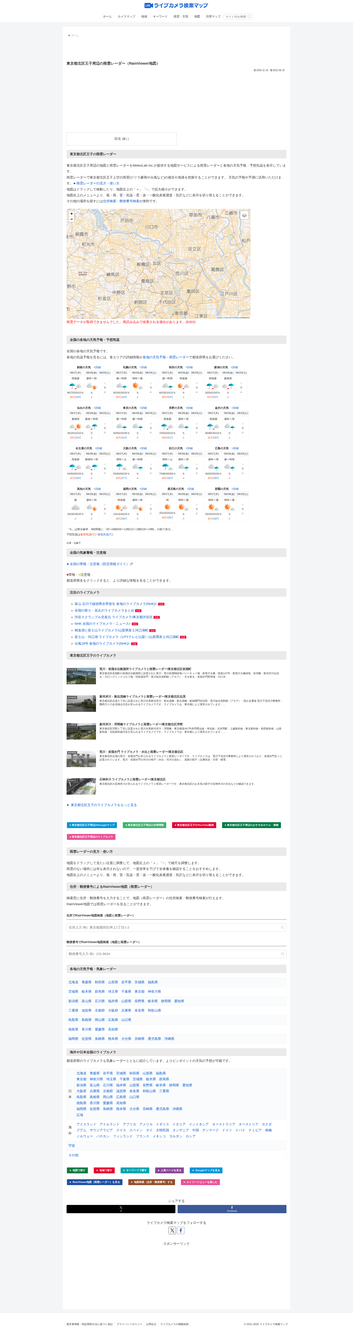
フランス (142, 1136)
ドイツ (227, 1130)
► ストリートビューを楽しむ (200, 1182)
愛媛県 (100, 1029)
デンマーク (210, 1130)
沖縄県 (169, 1039)
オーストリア (248, 1124)
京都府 (100, 1010)
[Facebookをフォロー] (180, 1230)
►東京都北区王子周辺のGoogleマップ (92, 824)
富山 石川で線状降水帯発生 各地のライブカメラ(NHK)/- (116, 604)
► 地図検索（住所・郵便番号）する (152, 1182)
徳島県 (73, 1029)
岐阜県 (153, 1001)
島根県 (87, 1020)
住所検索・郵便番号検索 (121, 201)
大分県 (126, 1039)
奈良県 (140, 1010)
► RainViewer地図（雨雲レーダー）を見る (94, 1182)
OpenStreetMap (231, 317)
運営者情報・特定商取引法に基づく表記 (89, 1324)
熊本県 (113, 1039)
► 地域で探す (104, 1170)
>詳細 (97, 367)
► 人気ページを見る (169, 1170)
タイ (149, 1130)
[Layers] (244, 215)
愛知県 (179, 1001)
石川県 (100, 1001)
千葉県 (126, 991)
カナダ (267, 1124)
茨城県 (73, 991)
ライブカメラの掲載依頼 (174, 1324)
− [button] (71, 219)
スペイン (136, 1130)
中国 (195, 1130)
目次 (117, 138)
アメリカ (146, 1124)
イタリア (179, 1124)
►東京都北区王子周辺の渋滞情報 (144, 824)
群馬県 (100, 991)
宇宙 (71, 1145)
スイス (121, 1130)
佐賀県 (87, 1039)
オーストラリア (223, 1124)
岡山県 (100, 1020)
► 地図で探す (77, 1170)
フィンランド (123, 1136)
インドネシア (199, 1124)
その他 (73, 1155)
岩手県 (126, 982)
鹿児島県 (154, 1039)
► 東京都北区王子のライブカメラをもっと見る (102, 805)
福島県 (153, 982)
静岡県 (166, 1001)
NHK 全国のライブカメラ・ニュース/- (103, 624)
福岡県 (73, 1039)
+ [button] (71, 213)
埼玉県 (113, 991)
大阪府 (113, 1010)
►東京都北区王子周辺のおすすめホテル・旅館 (251, 824)
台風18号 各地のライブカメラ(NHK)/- (102, 643)
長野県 (140, 1001)
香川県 (87, 1029)
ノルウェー (84, 1136)
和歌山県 (154, 1010)
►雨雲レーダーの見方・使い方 (96, 183)
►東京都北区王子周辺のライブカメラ (91, 836)
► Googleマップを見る (206, 1170)
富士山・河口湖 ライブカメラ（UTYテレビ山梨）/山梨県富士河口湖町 (127, 637)
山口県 (126, 1020)
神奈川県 (154, 991)
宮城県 (140, 982)
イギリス (162, 1124)
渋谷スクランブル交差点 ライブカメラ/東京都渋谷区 (114, 617)
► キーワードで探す (135, 1170)
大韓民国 (162, 1130)
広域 (79, 1115)
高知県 (113, 1029)
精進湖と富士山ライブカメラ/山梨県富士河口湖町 (111, 630)
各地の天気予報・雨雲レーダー (166, 357)
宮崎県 (140, 1039)
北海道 (73, 982)
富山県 (87, 1001)
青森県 (87, 982)
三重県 (73, 1010)
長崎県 (100, 1039)
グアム (81, 1130)
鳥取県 (73, 1020)
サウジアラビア (101, 1130)
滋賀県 (87, 1010)
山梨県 (126, 1001)
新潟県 (73, 1001)
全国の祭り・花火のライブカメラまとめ (104, 610)
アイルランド (110, 1124)
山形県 (113, 982)
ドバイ (240, 1130)
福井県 (113, 1001)
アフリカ (129, 1124)
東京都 (140, 991)
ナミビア (255, 1130)
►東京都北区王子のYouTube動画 (194, 824)
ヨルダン (175, 1136)
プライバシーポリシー (129, 1324)
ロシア (191, 1136)
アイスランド (86, 1124)
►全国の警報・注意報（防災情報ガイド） (98, 564)
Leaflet (220, 317)
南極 (268, 1130)
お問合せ (151, 1324)
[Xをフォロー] (172, 1230)
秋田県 (100, 982)
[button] (249, 16)
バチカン (103, 1136)
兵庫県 (126, 1010)
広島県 (113, 1020)
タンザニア (180, 1130)
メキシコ (159, 1136)
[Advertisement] (176, 48)
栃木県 (87, 991)
